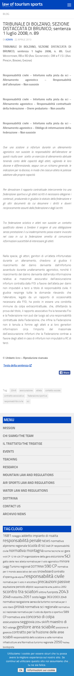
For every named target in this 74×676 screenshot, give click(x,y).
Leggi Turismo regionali (16, 566)
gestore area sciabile (36, 626)
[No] (69, 662)
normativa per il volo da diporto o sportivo (40, 611)
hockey (66, 642)
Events (8, 451)
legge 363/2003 (49, 597)
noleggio (16, 536)
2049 (13, 390)
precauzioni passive (54, 581)
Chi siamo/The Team (18, 436)
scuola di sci (36, 545)
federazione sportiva (37, 395)
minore (64, 561)
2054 (38, 622)
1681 (7, 536)
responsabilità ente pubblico (47, 587)
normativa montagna (26, 550)
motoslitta (17, 597)
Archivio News (14, 514)
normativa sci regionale (41, 607)
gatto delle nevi (11, 561)
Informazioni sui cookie (41, 670)
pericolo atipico (24, 586)
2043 (63, 591)
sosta (35, 597)
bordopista (8, 647)
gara (67, 551)
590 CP (50, 566)
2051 (27, 597)
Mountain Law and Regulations (28, 475)
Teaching (10, 459)
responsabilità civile (13, 401)
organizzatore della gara (37, 556)
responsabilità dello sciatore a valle (32, 637)
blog (6, 14)
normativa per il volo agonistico (42, 561)
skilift (45, 622)
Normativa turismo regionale (37, 642)
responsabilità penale (22, 540)
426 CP (20, 556)
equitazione (9, 586)
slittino (42, 592)
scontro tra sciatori (20, 591)
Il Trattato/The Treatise (22, 444)
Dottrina (10, 498)
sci (28, 401)
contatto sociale (52, 390)
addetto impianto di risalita (39, 536)
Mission (9, 428)
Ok (20, 670)
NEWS (46, 541)
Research (10, 467)
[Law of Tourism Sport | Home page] (29, 4)
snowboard (45, 571)
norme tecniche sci (54, 551)
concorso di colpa (40, 616)
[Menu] (69, 5)
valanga (12, 627)
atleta (39, 390)
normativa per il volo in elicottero (20, 582)
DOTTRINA (37, 566)
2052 (63, 586)
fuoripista (52, 592)
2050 (58, 642)
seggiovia (27, 622)
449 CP (6, 556)
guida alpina (18, 577)
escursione (57, 556)
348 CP (49, 545)
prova (19, 606)
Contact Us (11, 506)
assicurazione (26, 390)
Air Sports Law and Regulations (28, 483)
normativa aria (16, 617)
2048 (6, 597)
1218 (13, 556)
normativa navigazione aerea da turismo (26, 602)
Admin (9, 39)
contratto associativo (14, 395)
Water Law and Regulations (25, 490)
